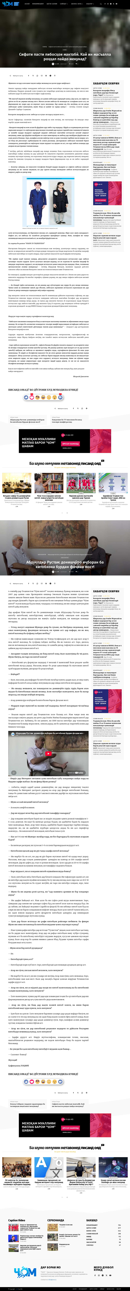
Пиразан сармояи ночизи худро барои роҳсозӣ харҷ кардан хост (107, 238)
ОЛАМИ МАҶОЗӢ (98, 108)
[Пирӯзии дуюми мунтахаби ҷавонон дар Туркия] (81, 483)
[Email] (42, 76)
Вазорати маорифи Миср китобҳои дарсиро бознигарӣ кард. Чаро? (105, 93)
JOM (58, 63)
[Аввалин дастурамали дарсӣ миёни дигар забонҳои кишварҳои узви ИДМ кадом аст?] (13, 1248)
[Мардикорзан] (52, 1247)
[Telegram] (110, 4)
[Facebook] (105, 4)
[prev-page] (62, 513)
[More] (87, 408)
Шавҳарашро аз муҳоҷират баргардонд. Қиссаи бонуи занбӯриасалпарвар (104, 167)
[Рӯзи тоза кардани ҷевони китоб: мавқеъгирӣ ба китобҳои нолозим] (48, 483)
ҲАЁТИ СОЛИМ (97, 88)
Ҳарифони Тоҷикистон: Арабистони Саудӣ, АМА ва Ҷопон (113, 498)
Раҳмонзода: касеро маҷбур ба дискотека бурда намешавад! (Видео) (31, 1237)
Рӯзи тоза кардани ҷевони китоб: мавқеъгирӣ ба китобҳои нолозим (49, 498)
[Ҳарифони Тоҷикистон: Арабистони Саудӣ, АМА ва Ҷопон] (113, 483)
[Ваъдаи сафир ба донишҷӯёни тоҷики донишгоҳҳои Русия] (16, 483)
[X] (113, 4)
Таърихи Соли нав (65, 1225)
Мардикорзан (64, 1244)
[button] (100, 3)
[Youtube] (116, 4)
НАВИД (45, 46)
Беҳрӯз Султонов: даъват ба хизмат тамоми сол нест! (69, 1235)
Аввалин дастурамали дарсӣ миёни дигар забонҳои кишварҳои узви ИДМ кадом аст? (30, 1248)
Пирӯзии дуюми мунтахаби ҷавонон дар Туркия (81, 497)
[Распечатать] (46, 76)
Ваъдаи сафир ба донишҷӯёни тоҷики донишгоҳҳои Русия (16, 497)
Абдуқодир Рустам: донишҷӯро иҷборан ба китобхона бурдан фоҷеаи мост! (27, 421)
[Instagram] (108, 4)
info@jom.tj (52, 1280)
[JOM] (53, 64)
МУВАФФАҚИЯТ (97, 162)
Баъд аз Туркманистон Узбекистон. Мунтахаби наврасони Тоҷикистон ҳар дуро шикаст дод (30, 1227)
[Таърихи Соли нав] (52, 1227)
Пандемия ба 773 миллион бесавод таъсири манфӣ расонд (67, 421)
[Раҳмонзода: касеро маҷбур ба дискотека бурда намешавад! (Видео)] (13, 1238)
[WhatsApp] (37, 76)
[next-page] (67, 513)
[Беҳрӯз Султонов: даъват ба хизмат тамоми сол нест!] (52, 1237)
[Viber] (55, 76)
